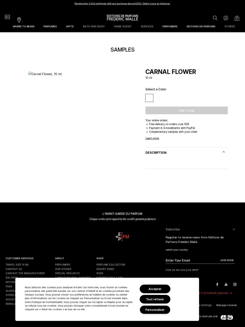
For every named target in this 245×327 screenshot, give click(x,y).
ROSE (99, 273)
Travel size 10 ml (17, 264)
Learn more (152, 138)
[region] (107, 299)
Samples (122, 49)
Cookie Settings (202, 305)
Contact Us (14, 269)
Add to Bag (186, 110)
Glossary (13, 290)
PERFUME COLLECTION (110, 264)
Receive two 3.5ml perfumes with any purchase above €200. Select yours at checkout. (122, 3)
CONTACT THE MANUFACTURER (25, 273)
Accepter (155, 289)
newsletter (14, 303)
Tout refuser (155, 299)
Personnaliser (154, 309)
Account (12, 299)
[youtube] (226, 284)
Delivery (12, 277)
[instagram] (234, 284)
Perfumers (62, 264)
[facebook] (217, 284)
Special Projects (67, 273)
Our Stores (63, 269)
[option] (122, 4)
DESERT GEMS (105, 269)
